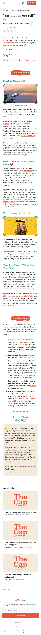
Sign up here (30, 60)
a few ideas (26, 357)
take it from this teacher (20, 342)
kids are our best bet (28, 148)
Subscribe (31, 3)
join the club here (26, 303)
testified (6, 124)
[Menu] (38, 2)
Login (22, 3)
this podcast (30, 375)
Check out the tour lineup (12, 251)
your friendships (21, 457)
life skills (32, 386)
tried (16, 43)
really (12, 43)
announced (27, 171)
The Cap (5, 10)
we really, (6, 43)
